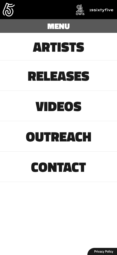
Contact (58, 166)
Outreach (58, 136)
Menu (58, 26)
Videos (58, 106)
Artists (58, 46)
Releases (58, 75)
